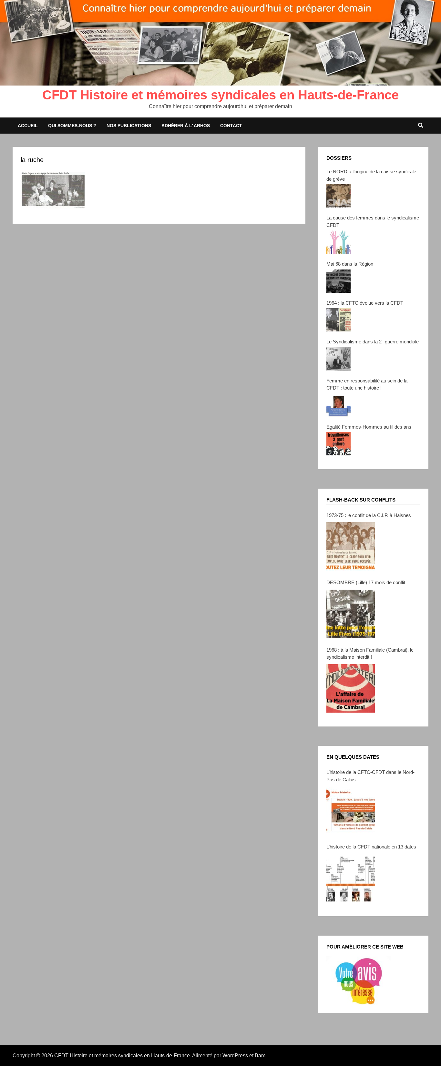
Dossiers (339, 158)
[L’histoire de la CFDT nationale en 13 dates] (350, 878)
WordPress (235, 1055)
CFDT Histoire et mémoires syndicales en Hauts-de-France (220, 95)
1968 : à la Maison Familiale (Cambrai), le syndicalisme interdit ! (370, 653)
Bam (260, 1055)
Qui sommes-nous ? (72, 125)
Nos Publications (129, 125)
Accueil (28, 125)
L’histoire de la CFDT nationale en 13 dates (371, 846)
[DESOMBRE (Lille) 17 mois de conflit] (350, 614)
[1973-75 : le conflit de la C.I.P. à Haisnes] (350, 546)
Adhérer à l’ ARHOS (185, 125)
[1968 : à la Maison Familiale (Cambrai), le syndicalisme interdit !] (350, 688)
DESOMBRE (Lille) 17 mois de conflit (365, 582)
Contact (231, 125)
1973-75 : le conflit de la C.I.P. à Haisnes (368, 515)
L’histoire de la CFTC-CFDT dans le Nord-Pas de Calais (370, 775)
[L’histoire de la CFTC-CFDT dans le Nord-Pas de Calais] (350, 811)
